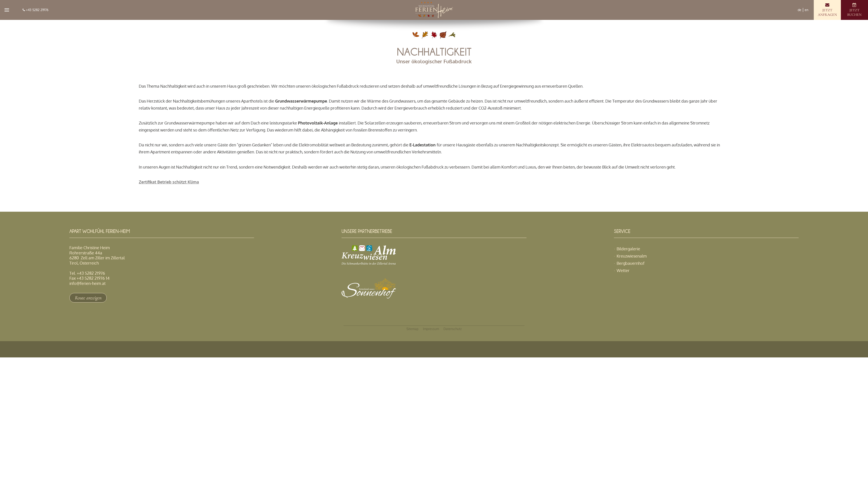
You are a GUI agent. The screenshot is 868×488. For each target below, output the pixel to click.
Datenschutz (452, 329)
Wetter (623, 270)
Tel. (87, 273)
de (799, 10)
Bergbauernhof (630, 263)
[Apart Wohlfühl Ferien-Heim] (434, 10)
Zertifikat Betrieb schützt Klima (169, 181)
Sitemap (412, 329)
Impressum (431, 329)
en (806, 10)
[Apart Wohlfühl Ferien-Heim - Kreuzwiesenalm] (369, 262)
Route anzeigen (88, 298)
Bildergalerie (628, 248)
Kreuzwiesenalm (632, 255)
